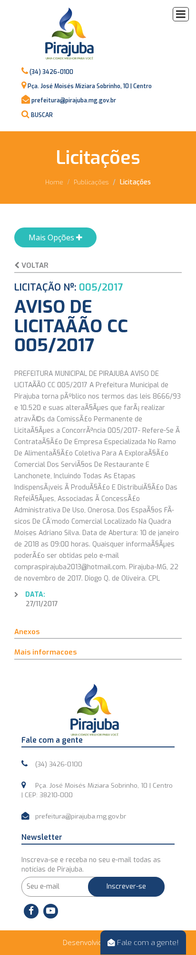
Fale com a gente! (147, 942)
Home (54, 182)
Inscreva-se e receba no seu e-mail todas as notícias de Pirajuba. (91, 864)
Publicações (91, 182)
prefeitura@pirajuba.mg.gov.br (73, 100)
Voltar (34, 265)
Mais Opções (52, 237)
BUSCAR (42, 115)
